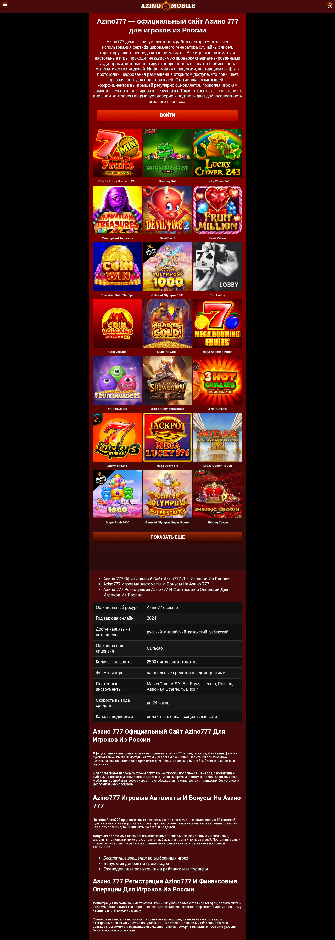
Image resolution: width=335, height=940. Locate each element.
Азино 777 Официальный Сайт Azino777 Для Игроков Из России (166, 578)
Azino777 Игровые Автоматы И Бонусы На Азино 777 (156, 583)
